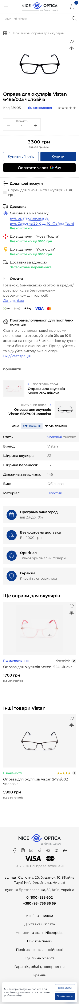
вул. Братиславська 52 (29, 218)
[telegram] (48, 849)
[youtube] (31, 849)
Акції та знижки (39, 916)
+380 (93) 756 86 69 (39, 903)
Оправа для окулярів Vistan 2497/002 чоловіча (35, 781)
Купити (58, 156)
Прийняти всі (65, 996)
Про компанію (39, 941)
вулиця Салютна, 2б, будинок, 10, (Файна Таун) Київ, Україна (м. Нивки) (39, 880)
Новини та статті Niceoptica (39, 933)
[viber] (57, 849)
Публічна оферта (40, 958)
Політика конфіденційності (39, 950)
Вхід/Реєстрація (17, 356)
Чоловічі (54, 437)
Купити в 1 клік (21, 156)
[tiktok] (40, 849)
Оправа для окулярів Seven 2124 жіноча (37, 667)
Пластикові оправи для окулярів (38, 33)
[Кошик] (72, 7)
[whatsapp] (65, 849)
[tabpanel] (39, 64)
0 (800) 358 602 (39, 897)
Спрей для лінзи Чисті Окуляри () (41, 192)
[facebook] (15, 849)
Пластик (54, 493)
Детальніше (13, 301)
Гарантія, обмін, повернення (39, 967)
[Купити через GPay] (39, 167)
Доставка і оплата (39, 924)
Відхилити (65, 987)
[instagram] (23, 849)
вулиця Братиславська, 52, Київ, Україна (39, 890)
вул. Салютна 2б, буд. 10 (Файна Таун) (42, 223)
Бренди (39, 975)
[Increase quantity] (35, 125)
